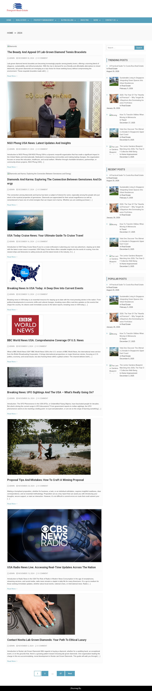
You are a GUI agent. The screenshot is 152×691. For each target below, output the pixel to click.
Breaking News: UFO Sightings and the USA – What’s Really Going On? (50, 392)
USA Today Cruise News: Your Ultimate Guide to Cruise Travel (45, 235)
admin (12, 58)
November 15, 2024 (26, 573)
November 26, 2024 (26, 398)
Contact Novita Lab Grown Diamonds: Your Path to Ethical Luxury (46, 640)
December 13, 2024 (26, 294)
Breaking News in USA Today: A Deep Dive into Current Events (45, 288)
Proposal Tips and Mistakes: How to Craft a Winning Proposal (45, 480)
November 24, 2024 (26, 486)
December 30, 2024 (26, 58)
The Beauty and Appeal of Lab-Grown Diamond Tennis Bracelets (46, 52)
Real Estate (21, 20)
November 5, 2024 (25, 646)
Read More (11, 76)
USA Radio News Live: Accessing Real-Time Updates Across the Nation (51, 567)
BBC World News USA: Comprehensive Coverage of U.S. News (45, 340)
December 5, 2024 (25, 346)
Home (9, 20)
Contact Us (110, 20)
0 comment (43, 58)
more (96, 20)
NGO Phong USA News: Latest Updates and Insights (39, 143)
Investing (85, 20)
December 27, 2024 (26, 149)
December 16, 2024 (26, 241)
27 (61, 673)
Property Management (44, 20)
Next (70, 673)
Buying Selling (67, 20)
